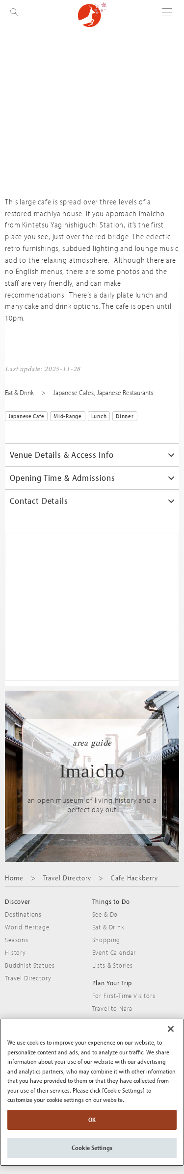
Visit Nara (92, 14)
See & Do (105, 914)
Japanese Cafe (26, 416)
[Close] (171, 1029)
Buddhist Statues (29, 965)
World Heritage (27, 927)
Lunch (99, 416)
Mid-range (67, 416)
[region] (92, 1092)
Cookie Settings (92, 1147)
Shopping (106, 939)
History (15, 952)
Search (15, 29)
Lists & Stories (112, 965)
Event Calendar (114, 952)
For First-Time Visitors (124, 995)
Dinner (124, 416)
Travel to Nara (112, 1008)
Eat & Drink (19, 392)
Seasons (16, 939)
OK (92, 1120)
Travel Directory (67, 877)
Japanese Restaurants (125, 392)
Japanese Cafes (73, 392)
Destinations (23, 914)
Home (14, 877)
